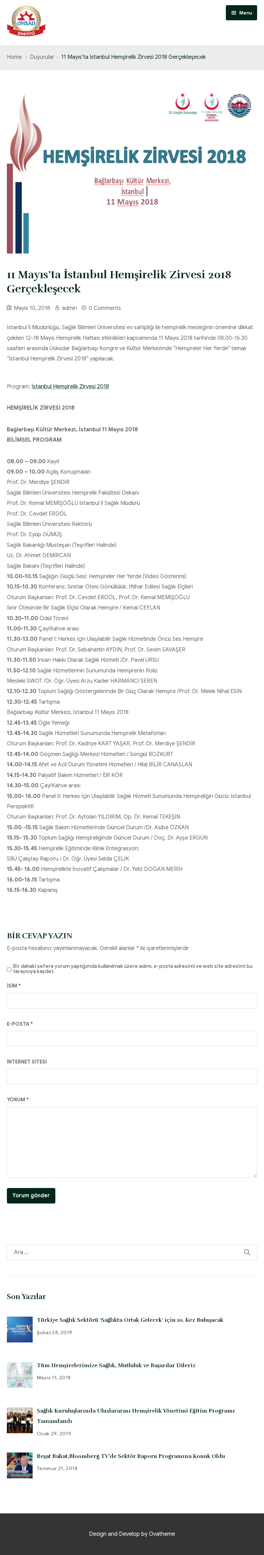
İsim (14, 986)
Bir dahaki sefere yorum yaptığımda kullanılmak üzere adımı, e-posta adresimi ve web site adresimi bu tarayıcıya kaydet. (132, 969)
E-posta (20, 1024)
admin (69, 308)
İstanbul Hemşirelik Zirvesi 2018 (70, 386)
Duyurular (42, 57)
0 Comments (105, 308)
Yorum (18, 1100)
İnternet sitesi (27, 1062)
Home (14, 57)
